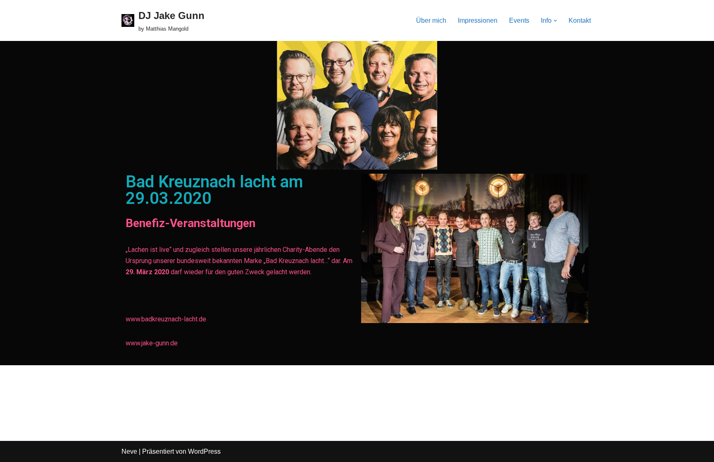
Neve (129, 451)
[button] (555, 20)
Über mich (431, 20)
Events (519, 20)
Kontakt (580, 20)
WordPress (204, 451)
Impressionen (477, 20)
